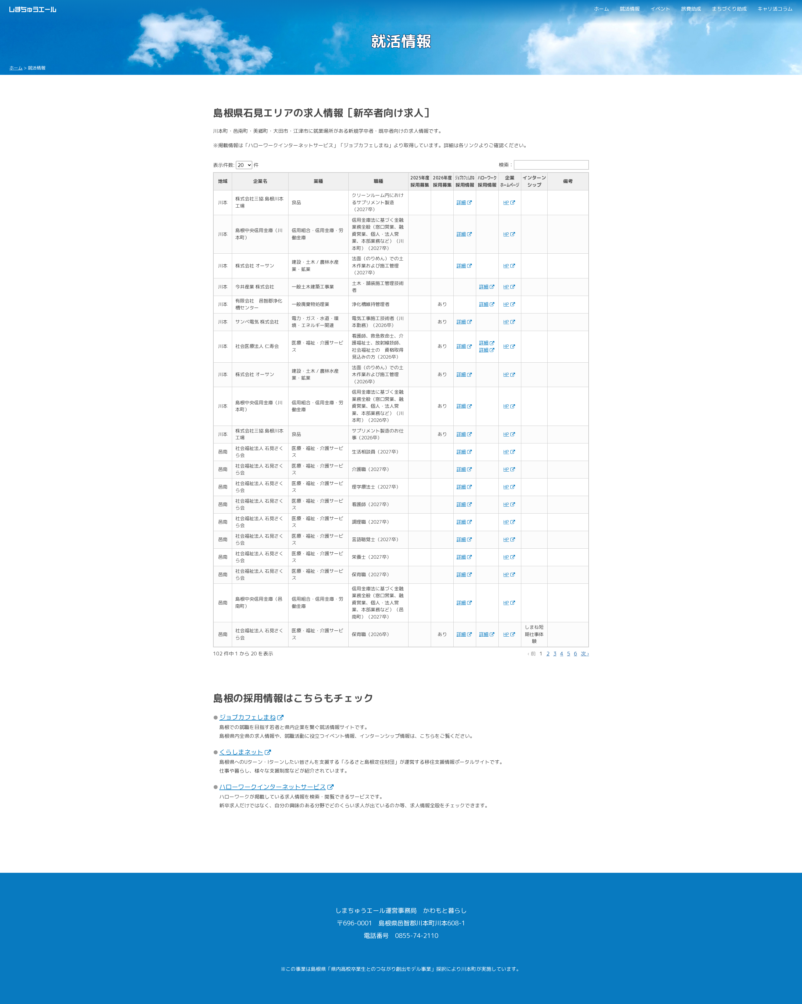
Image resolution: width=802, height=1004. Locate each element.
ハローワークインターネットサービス (272, 786)
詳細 (461, 202)
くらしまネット (241, 752)
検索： (506, 164)
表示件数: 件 (235, 165)
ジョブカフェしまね (247, 717)
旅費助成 (691, 8)
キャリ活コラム (775, 8)
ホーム (601, 8)
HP (506, 202)
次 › (585, 653)
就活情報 (630, 8)
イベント (660, 8)
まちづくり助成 (729, 8)
